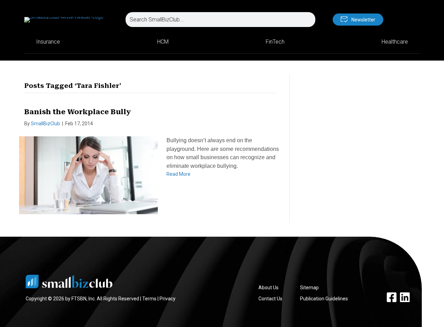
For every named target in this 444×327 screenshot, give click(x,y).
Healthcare (395, 41)
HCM (163, 41)
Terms (149, 298)
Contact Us (270, 298)
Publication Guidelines (324, 298)
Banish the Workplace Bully (77, 112)
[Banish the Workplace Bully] (88, 175)
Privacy (168, 298)
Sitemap (309, 287)
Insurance (48, 41)
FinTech (275, 41)
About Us (268, 287)
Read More (178, 174)
